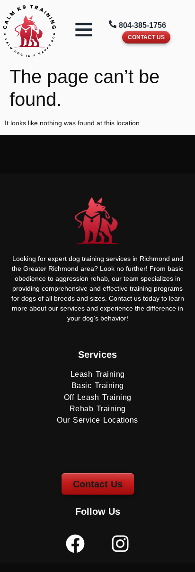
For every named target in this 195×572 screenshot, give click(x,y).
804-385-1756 (142, 25)
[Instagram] (120, 544)
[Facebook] (75, 544)
